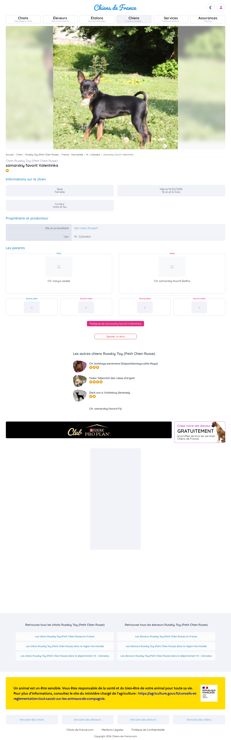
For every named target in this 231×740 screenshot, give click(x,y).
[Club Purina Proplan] (89, 429)
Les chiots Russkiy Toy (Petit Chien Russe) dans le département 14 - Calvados (65, 655)
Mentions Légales (112, 729)
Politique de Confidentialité (148, 729)
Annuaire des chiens (199, 719)
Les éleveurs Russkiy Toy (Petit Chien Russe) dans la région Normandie (166, 646)
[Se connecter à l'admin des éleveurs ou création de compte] (221, 7)
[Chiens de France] (115, 7)
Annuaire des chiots (32, 719)
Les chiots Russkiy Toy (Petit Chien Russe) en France (64, 636)
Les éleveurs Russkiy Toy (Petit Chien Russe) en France (166, 636)
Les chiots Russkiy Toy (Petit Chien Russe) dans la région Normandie (65, 646)
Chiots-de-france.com (80, 729)
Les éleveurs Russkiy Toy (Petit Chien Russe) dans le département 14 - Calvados (166, 655)
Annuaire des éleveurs (87, 719)
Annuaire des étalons (143, 719)
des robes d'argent (86, 228)
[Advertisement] (115, 499)
